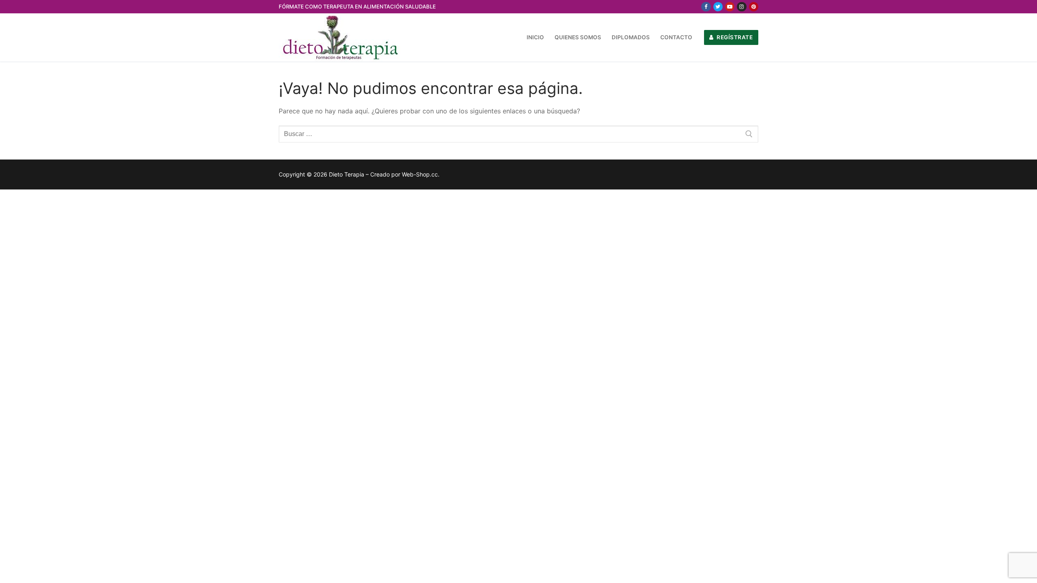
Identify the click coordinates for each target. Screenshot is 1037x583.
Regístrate (734, 37)
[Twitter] (718, 6)
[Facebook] (706, 6)
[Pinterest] (753, 6)
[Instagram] (741, 6)
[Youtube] (729, 6)
